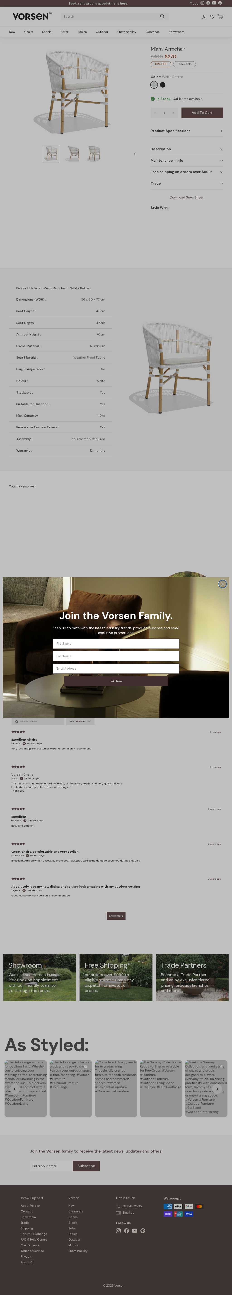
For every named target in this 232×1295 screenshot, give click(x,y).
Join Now (116, 681)
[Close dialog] (223, 584)
